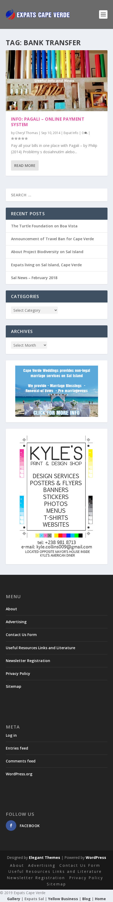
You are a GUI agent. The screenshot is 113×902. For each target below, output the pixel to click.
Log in (11, 735)
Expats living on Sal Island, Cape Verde (46, 264)
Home (100, 898)
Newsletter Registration (28, 660)
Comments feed (20, 760)
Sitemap (13, 686)
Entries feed (17, 748)
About (11, 608)
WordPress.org (19, 773)
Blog (86, 898)
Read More (24, 165)
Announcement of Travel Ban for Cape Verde (52, 238)
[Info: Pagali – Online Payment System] (56, 80)
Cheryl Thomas (27, 133)
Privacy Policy (18, 673)
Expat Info (71, 133)
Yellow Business (63, 898)
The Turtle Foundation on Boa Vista (44, 225)
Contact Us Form (21, 634)
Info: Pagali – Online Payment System (48, 121)
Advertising (16, 621)
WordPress (96, 857)
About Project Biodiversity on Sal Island (47, 251)
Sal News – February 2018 (34, 277)
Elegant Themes (44, 857)
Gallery (13, 898)
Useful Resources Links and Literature (40, 647)
